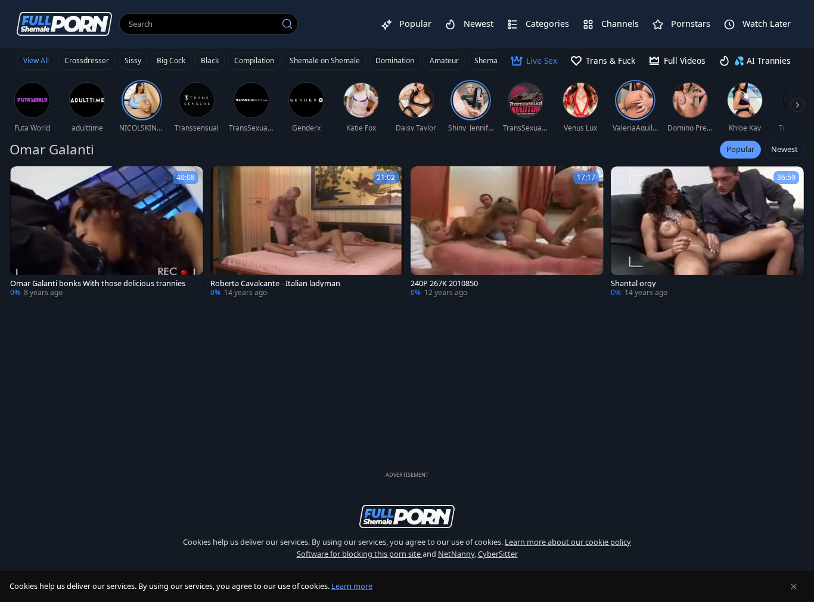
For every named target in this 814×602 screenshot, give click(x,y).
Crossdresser (86, 60)
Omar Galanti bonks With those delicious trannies (97, 283)
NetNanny (456, 553)
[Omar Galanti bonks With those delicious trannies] (106, 232)
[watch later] (24, 180)
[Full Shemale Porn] (64, 23)
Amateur (444, 60)
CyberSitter (498, 553)
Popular (740, 149)
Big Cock (171, 60)
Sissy (133, 60)
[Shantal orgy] (707, 232)
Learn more (351, 586)
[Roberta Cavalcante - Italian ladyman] (306, 232)
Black (210, 60)
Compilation (254, 60)
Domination (394, 60)
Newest (784, 149)
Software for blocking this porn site (359, 553)
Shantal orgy (633, 283)
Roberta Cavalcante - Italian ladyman (275, 283)
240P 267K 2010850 (444, 283)
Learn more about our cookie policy (568, 541)
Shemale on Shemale (325, 60)
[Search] (287, 24)
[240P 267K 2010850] (507, 232)
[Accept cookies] (793, 586)
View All (36, 60)
